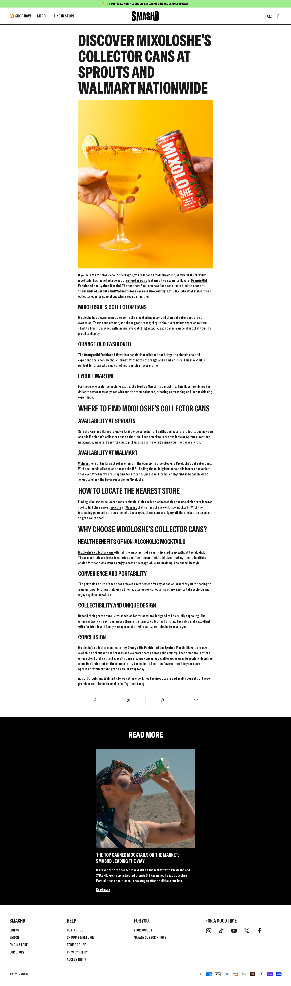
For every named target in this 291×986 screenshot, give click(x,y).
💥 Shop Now (20, 16)
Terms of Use (76, 945)
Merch (42, 16)
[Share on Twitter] (128, 700)
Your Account (144, 930)
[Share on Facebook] (95, 700)
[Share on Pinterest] (162, 700)
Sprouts (115, 507)
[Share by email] (196, 700)
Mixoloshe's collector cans (96, 552)
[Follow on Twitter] (246, 931)
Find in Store (64, 16)
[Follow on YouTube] (234, 931)
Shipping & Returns (81, 937)
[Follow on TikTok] (221, 931)
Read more (103, 889)
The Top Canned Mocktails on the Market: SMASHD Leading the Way (137, 857)
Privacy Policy (77, 952)
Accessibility (77, 959)
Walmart (84, 463)
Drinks (14, 930)
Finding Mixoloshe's (91, 502)
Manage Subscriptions (150, 937)
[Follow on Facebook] (259, 931)
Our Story (17, 952)
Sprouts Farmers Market (94, 431)
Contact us (75, 930)
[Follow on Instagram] (208, 931)
